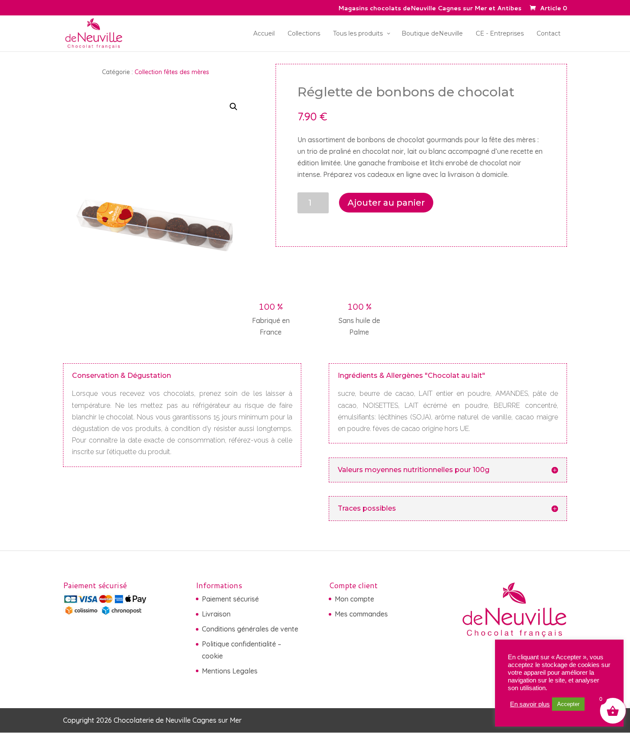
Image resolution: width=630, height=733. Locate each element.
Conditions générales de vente (250, 629)
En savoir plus (530, 704)
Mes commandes (361, 614)
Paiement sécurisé (230, 599)
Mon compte (354, 599)
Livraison (216, 614)
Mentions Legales (230, 671)
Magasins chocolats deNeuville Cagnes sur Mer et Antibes (430, 8)
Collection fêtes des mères (172, 72)
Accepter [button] (568, 704)
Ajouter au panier (386, 202)
